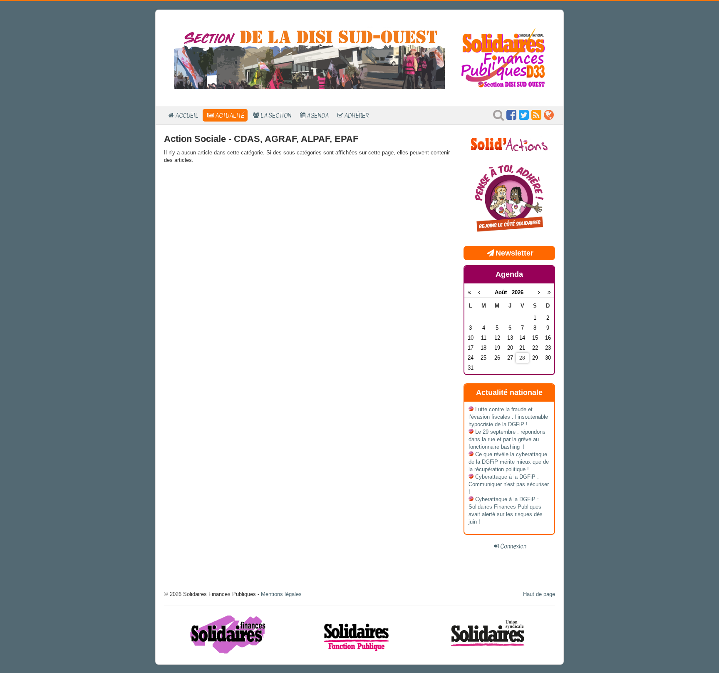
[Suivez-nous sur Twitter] (524, 117)
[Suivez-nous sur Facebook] (511, 117)
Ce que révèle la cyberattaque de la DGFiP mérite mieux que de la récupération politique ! (509, 461)
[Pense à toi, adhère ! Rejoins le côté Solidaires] (509, 199)
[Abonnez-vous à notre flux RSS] (536, 117)
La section (275, 115)
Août (503, 292)
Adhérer (356, 115)
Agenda (318, 115)
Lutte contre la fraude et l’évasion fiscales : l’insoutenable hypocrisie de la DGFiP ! (508, 416)
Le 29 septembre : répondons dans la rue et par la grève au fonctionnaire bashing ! (507, 439)
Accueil (186, 115)
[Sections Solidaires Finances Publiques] (549, 117)
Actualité (229, 115)
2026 (517, 292)
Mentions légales (281, 594)
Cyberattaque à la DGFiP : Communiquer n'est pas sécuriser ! (509, 484)
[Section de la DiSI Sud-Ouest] (309, 57)
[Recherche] (498, 117)
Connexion (513, 546)
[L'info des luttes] (509, 143)
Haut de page (539, 594)
